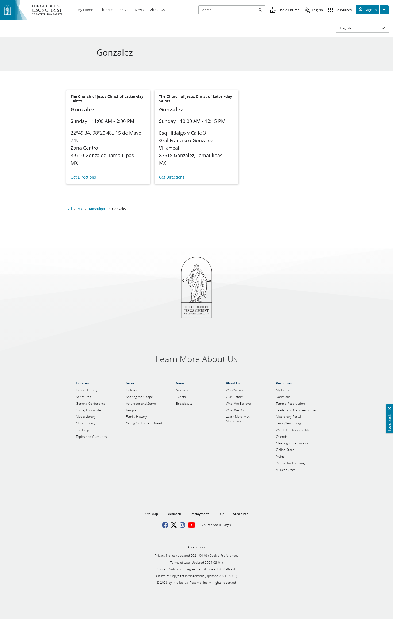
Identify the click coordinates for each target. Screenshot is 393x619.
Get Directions (83, 177)
